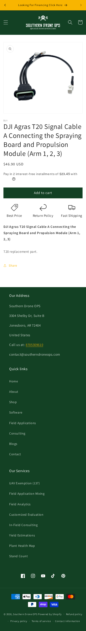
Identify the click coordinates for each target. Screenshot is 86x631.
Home (13, 381)
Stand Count (18, 556)
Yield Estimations (22, 535)
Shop (13, 402)
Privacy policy (18, 621)
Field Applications (22, 423)
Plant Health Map (22, 546)
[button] (6, 22)
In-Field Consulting (23, 525)
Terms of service (41, 621)
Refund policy (74, 614)
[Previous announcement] (5, 5)
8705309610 (34, 344)
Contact (15, 454)
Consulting (17, 433)
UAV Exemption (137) (24, 483)
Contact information (67, 621)
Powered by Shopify (50, 614)
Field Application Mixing (26, 493)
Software (15, 412)
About (13, 392)
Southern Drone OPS (25, 614)
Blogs (13, 444)
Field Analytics (20, 504)
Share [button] (13, 265)
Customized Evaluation (26, 514)
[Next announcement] (81, 5)
